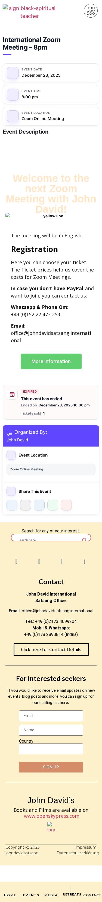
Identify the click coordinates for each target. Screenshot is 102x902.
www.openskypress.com (51, 816)
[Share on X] (25, 505)
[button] (91, 11)
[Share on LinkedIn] (39, 505)
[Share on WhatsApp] (52, 505)
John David (17, 439)
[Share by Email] (66, 505)
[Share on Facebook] (12, 505)
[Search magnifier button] (84, 540)
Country (26, 741)
